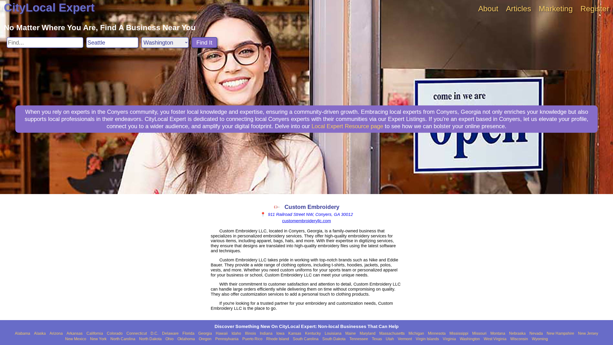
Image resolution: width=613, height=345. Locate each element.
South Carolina (305, 339)
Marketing (556, 8)
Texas (377, 339)
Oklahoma (186, 339)
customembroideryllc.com (306, 220)
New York (98, 339)
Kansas (294, 333)
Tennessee (358, 339)
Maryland (367, 333)
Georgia (205, 333)
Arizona (56, 333)
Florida (188, 333)
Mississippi (458, 333)
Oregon (205, 339)
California (94, 333)
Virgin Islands (427, 339)
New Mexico (75, 339)
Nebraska (517, 333)
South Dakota (334, 339)
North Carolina (122, 339)
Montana (497, 333)
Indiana (266, 333)
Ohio (169, 339)
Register (594, 8)
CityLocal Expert (49, 7)
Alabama (22, 333)
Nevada (536, 333)
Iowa (280, 333)
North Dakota (150, 339)
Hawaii (222, 333)
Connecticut (136, 333)
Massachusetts (392, 333)
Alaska (40, 333)
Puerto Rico (252, 339)
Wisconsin (519, 339)
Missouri (479, 333)
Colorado (115, 333)
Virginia (449, 339)
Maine (350, 333)
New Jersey (588, 333)
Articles (518, 8)
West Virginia (495, 339)
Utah (390, 339)
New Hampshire (560, 333)
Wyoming (540, 339)
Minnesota (437, 333)
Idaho (236, 333)
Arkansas (75, 333)
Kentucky (313, 333)
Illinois (250, 333)
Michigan (416, 333)
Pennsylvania (226, 339)
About (488, 8)
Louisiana (333, 333)
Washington (470, 339)
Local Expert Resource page (347, 126)
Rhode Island (277, 339)
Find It (204, 42)
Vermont (405, 339)
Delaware (170, 333)
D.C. (154, 333)
